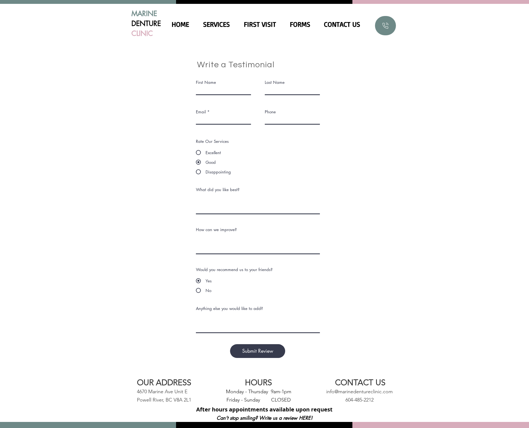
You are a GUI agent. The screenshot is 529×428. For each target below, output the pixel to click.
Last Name (275, 82)
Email (201, 112)
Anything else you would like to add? (229, 308)
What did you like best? (217, 190)
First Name (206, 82)
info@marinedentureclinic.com (359, 392)
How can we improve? (216, 230)
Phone (270, 112)
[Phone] (385, 25)
